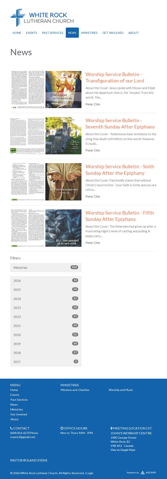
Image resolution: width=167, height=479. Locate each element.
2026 (45, 280)
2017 (45, 362)
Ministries (89, 32)
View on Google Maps (123, 449)
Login (90, 473)
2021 (45, 325)
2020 (45, 335)
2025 (45, 289)
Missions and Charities (75, 390)
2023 (45, 308)
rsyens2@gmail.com (22, 437)
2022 (45, 317)
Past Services (52, 32)
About (133, 32)
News (72, 32)
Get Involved (112, 32)
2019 (45, 344)
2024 (45, 299)
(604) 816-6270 (20, 433)
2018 (45, 353)
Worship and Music (121, 390)
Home (17, 32)
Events (31, 32)
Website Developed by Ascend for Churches (134, 472)
